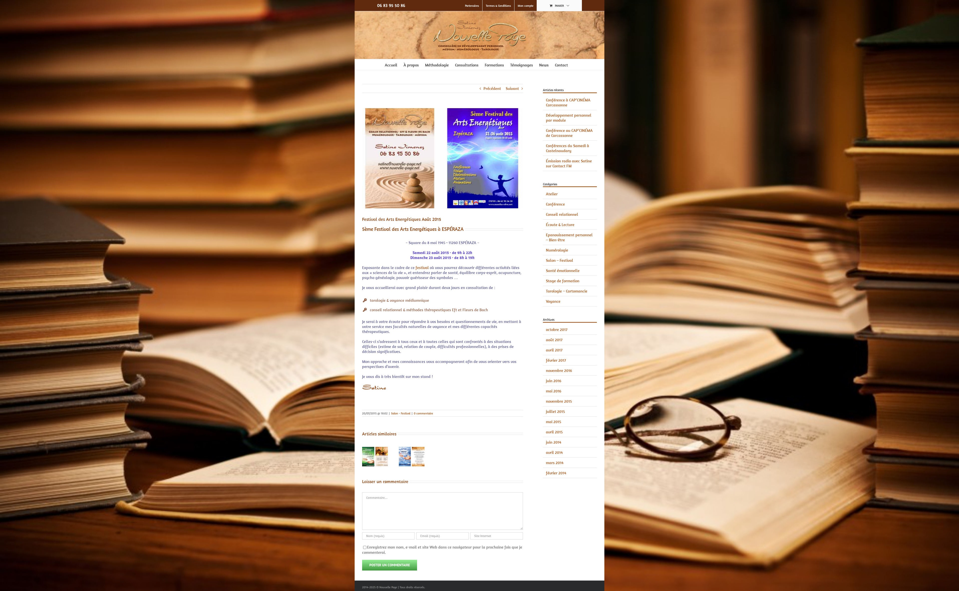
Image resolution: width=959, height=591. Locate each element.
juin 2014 (553, 442)
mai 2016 (553, 390)
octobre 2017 (556, 329)
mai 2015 (553, 421)
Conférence (555, 204)
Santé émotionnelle (563, 270)
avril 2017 (554, 349)
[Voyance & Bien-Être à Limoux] (375, 449)
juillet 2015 (555, 411)
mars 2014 (554, 462)
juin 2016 (553, 380)
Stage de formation (562, 280)
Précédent (492, 88)
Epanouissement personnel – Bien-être (569, 237)
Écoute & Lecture (560, 224)
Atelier (552, 193)
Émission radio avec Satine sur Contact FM (569, 163)
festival (422, 267)
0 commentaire (423, 413)
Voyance (553, 301)
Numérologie (557, 250)
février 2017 (556, 360)
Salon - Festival (400, 413)
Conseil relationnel (562, 214)
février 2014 (556, 472)
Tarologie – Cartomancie (566, 291)
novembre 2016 (559, 370)
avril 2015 (554, 431)
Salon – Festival (559, 260)
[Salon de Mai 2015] (412, 449)
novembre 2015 (559, 401)
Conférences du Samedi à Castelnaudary (567, 148)
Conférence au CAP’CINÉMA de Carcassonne (569, 133)
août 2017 (554, 339)
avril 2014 (554, 452)
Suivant (512, 88)
